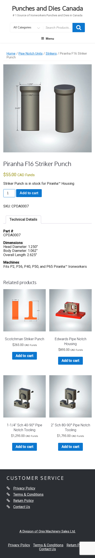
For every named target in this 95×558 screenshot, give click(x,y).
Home (11, 53)
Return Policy (23, 501)
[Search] (78, 27)
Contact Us (21, 507)
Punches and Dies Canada (47, 8)
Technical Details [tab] (23, 219)
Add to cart (29, 193)
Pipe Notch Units (31, 53)
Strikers (51, 53)
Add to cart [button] (24, 356)
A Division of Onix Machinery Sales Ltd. (47, 531)
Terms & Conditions (28, 494)
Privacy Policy (24, 488)
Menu (50, 38)
